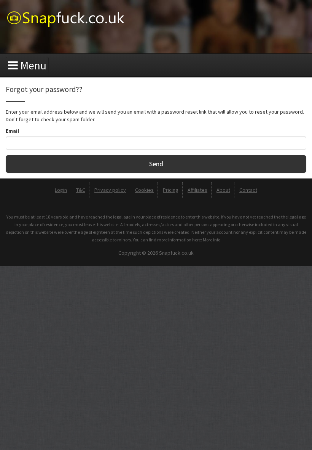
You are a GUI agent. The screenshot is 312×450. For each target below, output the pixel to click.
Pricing (170, 189)
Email (12, 130)
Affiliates (197, 189)
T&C (80, 189)
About (223, 189)
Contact (248, 189)
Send (156, 163)
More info (211, 240)
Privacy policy (110, 189)
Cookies (144, 189)
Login (61, 189)
